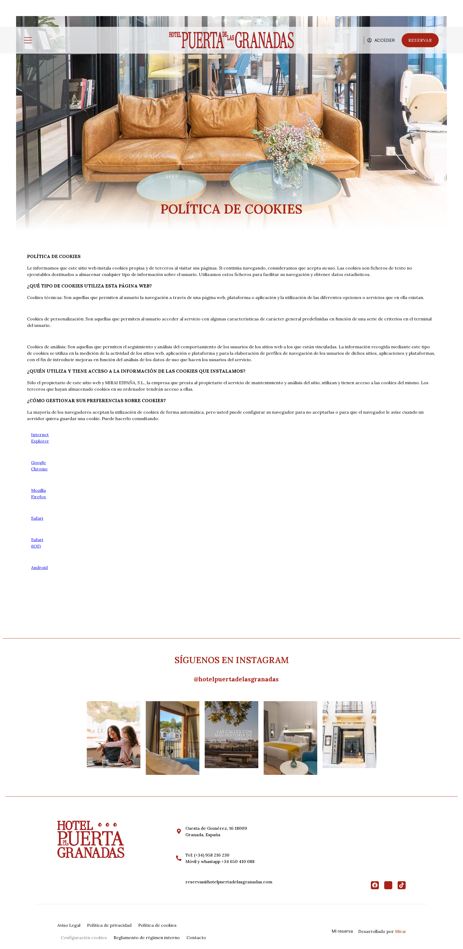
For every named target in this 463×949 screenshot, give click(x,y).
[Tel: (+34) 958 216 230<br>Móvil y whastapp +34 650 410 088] (178, 858)
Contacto (196, 937)
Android (39, 567)
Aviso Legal (68, 925)
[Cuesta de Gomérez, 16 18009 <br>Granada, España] (178, 831)
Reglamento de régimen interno (147, 937)
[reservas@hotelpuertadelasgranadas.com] (178, 881)
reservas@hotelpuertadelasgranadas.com (228, 881)
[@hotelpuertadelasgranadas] (187, 679)
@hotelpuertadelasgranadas (236, 679)
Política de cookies (157, 925)
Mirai (400, 931)
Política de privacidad (109, 925)
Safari (37, 518)
